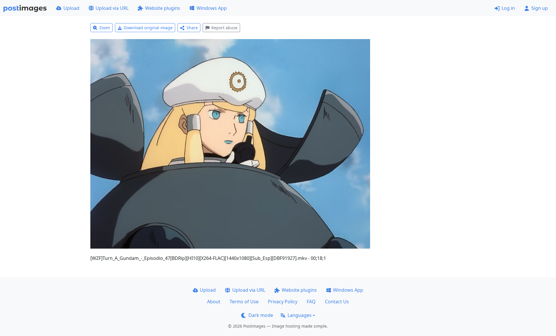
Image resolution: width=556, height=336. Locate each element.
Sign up (539, 8)
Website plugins (162, 8)
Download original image (148, 27)
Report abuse (224, 27)
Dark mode (260, 315)
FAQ (311, 301)
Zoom (104, 27)
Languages (300, 315)
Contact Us (337, 301)
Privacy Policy (282, 301)
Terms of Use (244, 301)
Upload (71, 8)
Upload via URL (112, 8)
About (213, 301)
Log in (508, 8)
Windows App (212, 8)
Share (192, 27)
